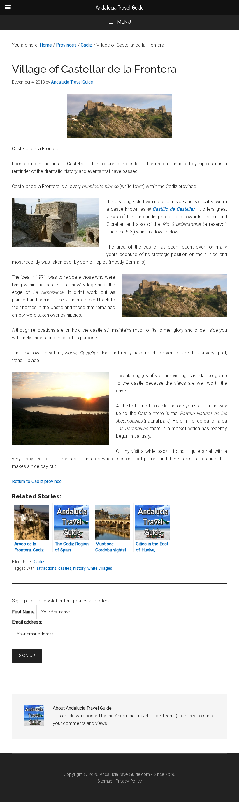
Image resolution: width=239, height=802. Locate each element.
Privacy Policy (129, 781)
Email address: (27, 622)
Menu (124, 22)
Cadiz (39, 561)
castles (64, 568)
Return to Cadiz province (37, 481)
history (79, 568)
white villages (99, 568)
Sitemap (105, 781)
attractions (46, 568)
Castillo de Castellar (173, 209)
